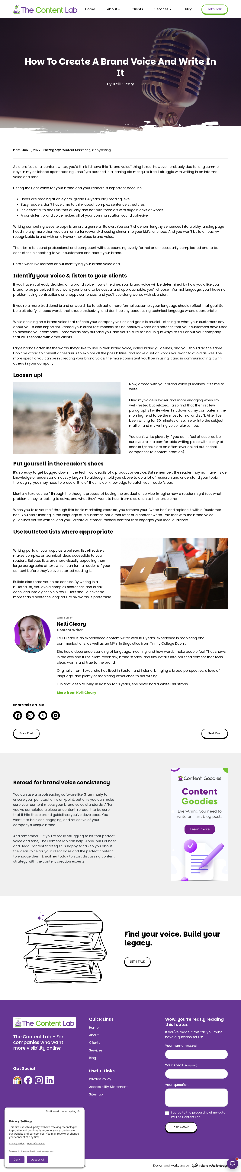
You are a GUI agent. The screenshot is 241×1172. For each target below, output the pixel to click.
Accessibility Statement (108, 1087)
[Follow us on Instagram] (39, 1080)
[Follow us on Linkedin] (49, 1080)
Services (161, 9)
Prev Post (26, 733)
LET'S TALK (137, 961)
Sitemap (96, 1094)
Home (90, 9)
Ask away (181, 1127)
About (112, 9)
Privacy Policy (100, 1079)
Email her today (55, 856)
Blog (188, 9)
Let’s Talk (215, 9)
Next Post (215, 733)
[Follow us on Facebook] (28, 1080)
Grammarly (93, 794)
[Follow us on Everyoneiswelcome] (17, 1080)
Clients (137, 9)
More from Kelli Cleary (76, 692)
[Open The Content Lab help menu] (232, 1163)
